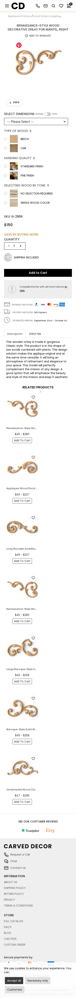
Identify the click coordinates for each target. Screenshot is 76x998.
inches (39, 114)
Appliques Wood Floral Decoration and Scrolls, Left (38, 488)
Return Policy (14, 894)
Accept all (14, 981)
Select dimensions (30, 114)
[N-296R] (38, 64)
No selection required (37, 193)
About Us (10, 882)
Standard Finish (32, 166)
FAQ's (7, 927)
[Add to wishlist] (33, 397)
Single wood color (35, 203)
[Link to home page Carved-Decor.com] (38, 848)
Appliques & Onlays (19, 16)
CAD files (10, 939)
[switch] (47, 114)
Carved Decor (16, 6)
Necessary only (37, 981)
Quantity (11, 239)
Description (15, 334)
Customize (14, 990)
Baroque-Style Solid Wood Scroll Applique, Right (36, 729)
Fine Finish (27, 175)
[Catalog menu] (7, 6)
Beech (25, 139)
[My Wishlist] (61, 6)
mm (54, 114)
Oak (23, 148)
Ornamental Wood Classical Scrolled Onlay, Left (36, 789)
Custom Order (14, 945)
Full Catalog (13, 921)
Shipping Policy (15, 888)
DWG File (35, 334)
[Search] (53, 6)
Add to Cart (38, 273)
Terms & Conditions (18, 906)
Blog (7, 933)
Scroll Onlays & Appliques (48, 16)
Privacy (9, 900)
